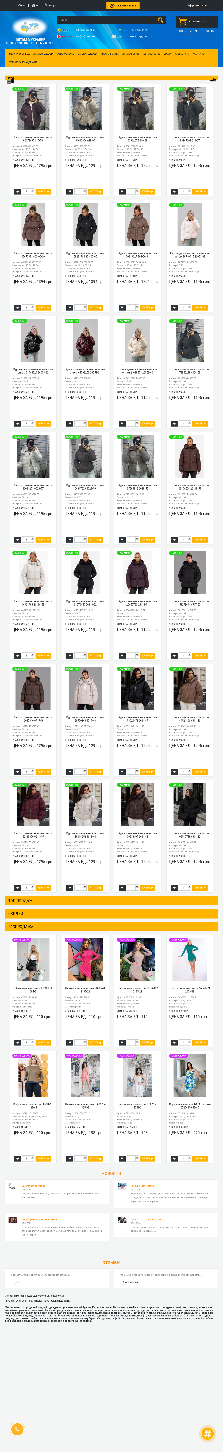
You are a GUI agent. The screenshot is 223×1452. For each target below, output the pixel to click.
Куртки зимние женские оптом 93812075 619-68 (137, 138)
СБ (208, 30)
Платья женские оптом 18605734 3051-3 (85, 1105)
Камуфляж (199, 53)
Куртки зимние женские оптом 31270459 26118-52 (85, 602)
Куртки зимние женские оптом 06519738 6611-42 (190, 834)
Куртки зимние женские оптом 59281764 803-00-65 (85, 254)
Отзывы (111, 1262)
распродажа (20, 926)
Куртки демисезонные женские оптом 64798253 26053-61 (85, 370)
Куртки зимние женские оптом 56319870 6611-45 (33, 834)
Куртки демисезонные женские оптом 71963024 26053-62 (33, 370)
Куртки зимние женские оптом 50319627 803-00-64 (137, 254)
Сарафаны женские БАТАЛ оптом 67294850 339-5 (190, 1105)
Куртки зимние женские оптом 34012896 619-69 (85, 138)
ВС (212, 30)
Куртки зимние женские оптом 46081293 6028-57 (33, 486)
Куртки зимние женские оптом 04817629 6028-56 (85, 486)
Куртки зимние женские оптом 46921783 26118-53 (33, 602)
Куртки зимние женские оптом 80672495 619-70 (33, 138)
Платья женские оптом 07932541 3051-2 (137, 1105)
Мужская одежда (19, 53)
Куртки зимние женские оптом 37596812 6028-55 (137, 486)
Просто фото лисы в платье (146, 1219)
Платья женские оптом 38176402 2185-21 (137, 989)
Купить (42, 191)
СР (191, 30)
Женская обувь (131, 53)
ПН (181, 30)
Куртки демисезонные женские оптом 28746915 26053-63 (190, 254)
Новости (111, 1173)
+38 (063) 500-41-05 (86, 30)
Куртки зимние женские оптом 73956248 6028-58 (190, 370)
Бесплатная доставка (33, 1186)
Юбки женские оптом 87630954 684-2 (33, 989)
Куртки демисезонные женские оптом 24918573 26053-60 (137, 370)
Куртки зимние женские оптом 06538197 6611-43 (137, 834)
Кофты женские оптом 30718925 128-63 (33, 1105)
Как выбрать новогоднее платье (39, 1219)
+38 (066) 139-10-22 (86, 36)
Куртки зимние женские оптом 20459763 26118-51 (137, 602)
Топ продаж (20, 900)
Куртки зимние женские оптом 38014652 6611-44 (85, 834)
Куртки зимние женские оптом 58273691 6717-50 (190, 602)
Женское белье (65, 53)
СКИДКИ (15, 913)
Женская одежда (43, 53)
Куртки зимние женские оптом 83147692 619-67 (190, 138)
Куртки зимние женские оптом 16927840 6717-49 (33, 718)
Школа (167, 53)
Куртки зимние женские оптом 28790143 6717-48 (85, 718)
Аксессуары (182, 53)
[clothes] (10, 80)
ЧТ (197, 30)
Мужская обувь (110, 53)
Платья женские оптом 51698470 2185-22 (85, 989)
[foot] (212, 79)
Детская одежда (87, 53)
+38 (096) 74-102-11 (140, 30)
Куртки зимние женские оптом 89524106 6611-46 (190, 718)
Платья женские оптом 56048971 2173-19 (190, 989)
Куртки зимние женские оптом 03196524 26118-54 (190, 486)
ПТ (202, 30)
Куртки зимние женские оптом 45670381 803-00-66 (33, 254)
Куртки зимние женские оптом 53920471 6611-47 (137, 718)
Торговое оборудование (23, 62)
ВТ (186, 30)
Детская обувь (151, 53)
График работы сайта (142, 1186)
